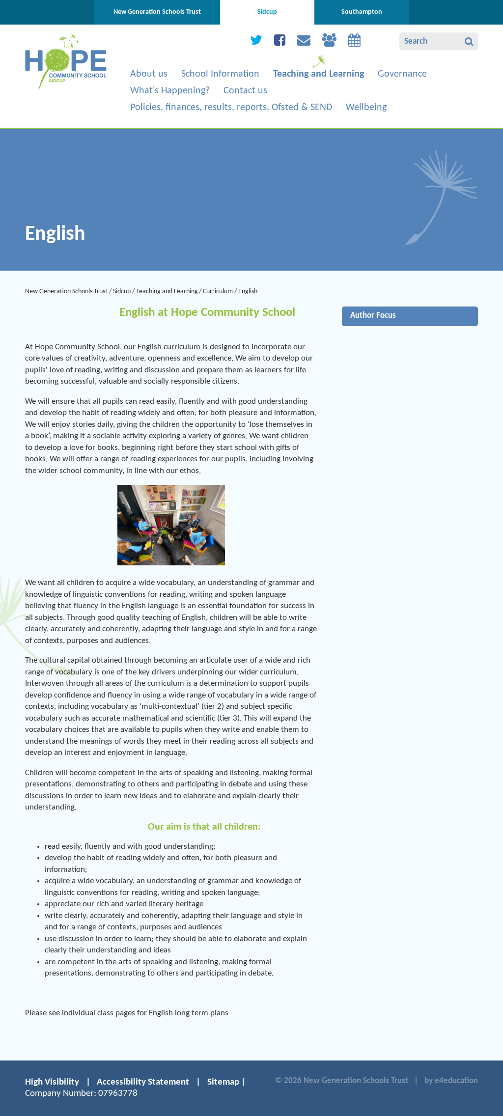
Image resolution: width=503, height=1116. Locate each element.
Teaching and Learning (167, 291)
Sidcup (122, 291)
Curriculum (218, 291)
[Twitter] (256, 42)
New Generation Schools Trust (66, 291)
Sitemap (223, 1082)
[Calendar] (354, 42)
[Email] (303, 42)
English (247, 291)
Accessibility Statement (143, 1082)
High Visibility (52, 1082)
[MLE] (329, 42)
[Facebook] (279, 42)
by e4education (451, 1081)
